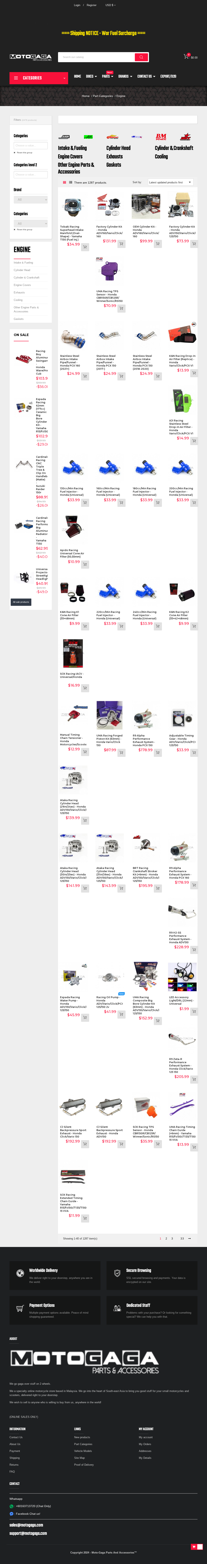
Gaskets (19, 318)
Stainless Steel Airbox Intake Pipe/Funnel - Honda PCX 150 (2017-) (106, 362)
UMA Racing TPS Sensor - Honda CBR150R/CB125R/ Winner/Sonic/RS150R (110, 296)
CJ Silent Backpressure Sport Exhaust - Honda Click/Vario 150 (73, 1131)
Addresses (145, 1451)
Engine (22, 250)
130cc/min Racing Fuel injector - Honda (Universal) (72, 491)
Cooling (18, 299)
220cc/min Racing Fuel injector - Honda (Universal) (108, 615)
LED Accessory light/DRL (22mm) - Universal (181, 1000)
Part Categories (83, 1444)
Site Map (79, 1457)
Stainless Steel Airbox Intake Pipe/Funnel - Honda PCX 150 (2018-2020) (143, 362)
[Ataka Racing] (137, 136)
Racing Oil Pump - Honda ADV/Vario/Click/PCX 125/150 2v (110, 1002)
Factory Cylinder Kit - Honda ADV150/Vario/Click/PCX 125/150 (185, 231)
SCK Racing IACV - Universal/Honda (72, 675)
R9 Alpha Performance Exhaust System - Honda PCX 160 (180, 873)
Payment (15, 1451)
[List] (70, 182)
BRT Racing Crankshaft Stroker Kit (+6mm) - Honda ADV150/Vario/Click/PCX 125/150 (148, 874)
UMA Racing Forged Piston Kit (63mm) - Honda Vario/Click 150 (109, 740)
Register (91, 5)
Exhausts (19, 292)
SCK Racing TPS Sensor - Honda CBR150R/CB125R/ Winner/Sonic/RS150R (147, 1131)
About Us (15, 1444)
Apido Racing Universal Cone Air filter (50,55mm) (72, 553)
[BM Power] (161, 136)
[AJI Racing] (88, 136)
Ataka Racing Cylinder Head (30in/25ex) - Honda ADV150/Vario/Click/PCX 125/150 (75, 874)
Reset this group (24, 152)
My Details (145, 1457)
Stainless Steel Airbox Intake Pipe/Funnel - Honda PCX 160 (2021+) (70, 362)
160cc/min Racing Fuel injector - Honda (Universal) (108, 491)
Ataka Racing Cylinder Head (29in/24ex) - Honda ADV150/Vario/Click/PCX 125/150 (75, 807)
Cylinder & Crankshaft (26, 277)
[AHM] (64, 136)
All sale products (21, 602)
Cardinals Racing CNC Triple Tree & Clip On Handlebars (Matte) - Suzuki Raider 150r (43, 474)
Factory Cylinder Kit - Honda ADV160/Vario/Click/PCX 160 (112, 231)
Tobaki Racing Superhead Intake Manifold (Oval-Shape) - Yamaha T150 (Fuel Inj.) (71, 233)
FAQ (12, 1471)
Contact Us (16, 1437)
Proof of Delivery (84, 1464)
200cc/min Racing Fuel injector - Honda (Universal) (181, 491)
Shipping (15, 1457)
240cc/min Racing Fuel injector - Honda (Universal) (144, 615)
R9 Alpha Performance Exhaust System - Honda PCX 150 (144, 740)
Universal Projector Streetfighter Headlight (44, 574)
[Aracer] (113, 136)
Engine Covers (22, 285)
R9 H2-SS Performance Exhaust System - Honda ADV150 (180, 937)
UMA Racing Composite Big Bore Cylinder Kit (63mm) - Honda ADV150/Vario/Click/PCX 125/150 (148, 1005)
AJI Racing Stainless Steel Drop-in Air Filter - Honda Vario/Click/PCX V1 (181, 427)
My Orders (145, 1444)
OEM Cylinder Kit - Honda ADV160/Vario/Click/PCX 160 (148, 231)
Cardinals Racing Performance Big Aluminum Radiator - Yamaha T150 (44, 530)
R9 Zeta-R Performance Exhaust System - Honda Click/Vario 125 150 (181, 1065)
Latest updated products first (170, 182)
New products (82, 1437)
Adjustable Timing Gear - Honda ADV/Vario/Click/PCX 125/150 (182, 740)
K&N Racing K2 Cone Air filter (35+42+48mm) (179, 615)
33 (182, 1238)
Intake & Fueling (23, 262)
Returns (14, 1464)
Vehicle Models (83, 1451)
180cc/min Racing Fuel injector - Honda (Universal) (144, 491)
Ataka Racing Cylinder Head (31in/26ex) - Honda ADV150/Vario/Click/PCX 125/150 (112, 874)
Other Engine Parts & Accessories (26, 309)
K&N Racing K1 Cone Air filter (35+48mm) (69, 615)
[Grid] (64, 182)
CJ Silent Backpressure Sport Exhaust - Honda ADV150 (109, 1131)
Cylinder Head (22, 270)
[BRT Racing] (185, 136)
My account (146, 1437)
